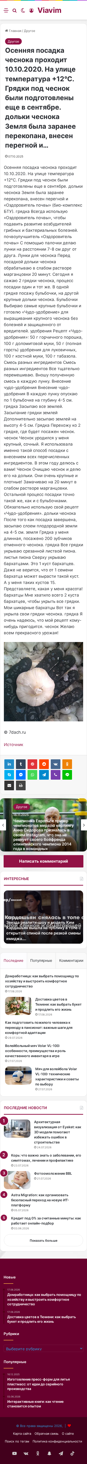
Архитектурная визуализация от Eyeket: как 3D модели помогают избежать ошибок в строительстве (57, 1132)
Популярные (41, 960)
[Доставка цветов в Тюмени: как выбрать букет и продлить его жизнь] (18, 1006)
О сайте (68, 1433)
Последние (13, 960)
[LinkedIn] (9, 764)
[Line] (67, 775)
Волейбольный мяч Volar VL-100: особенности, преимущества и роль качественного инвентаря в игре (35, 1051)
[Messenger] (21, 775)
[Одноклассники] (67, 764)
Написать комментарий (43, 861)
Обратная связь (46, 1433)
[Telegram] (44, 775)
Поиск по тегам (17, 1441)
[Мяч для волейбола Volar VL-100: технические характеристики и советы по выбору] (18, 1076)
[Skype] (9, 775)
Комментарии (71, 960)
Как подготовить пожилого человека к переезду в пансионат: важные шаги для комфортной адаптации (38, 1027)
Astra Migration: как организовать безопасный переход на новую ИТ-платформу (40, 1200)
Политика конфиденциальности (57, 1441)
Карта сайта (22, 1433)
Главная (14, 31)
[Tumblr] (21, 764)
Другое (29, 31)
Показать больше (44, 1240)
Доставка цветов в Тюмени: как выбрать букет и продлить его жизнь (58, 1004)
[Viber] (55, 775)
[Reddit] (44, 764)
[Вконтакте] (55, 764)
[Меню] (6, 12)
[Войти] (31, 12)
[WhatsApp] (32, 775)
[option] (43, 825)
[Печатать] (21, 785)
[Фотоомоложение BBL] (17, 1180)
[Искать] (14, 12)
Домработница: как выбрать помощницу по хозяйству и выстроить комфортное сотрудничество (42, 981)
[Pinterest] (32, 764)
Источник (13, 744)
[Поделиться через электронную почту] (9, 785)
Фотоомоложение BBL (53, 1173)
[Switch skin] (23, 12)
